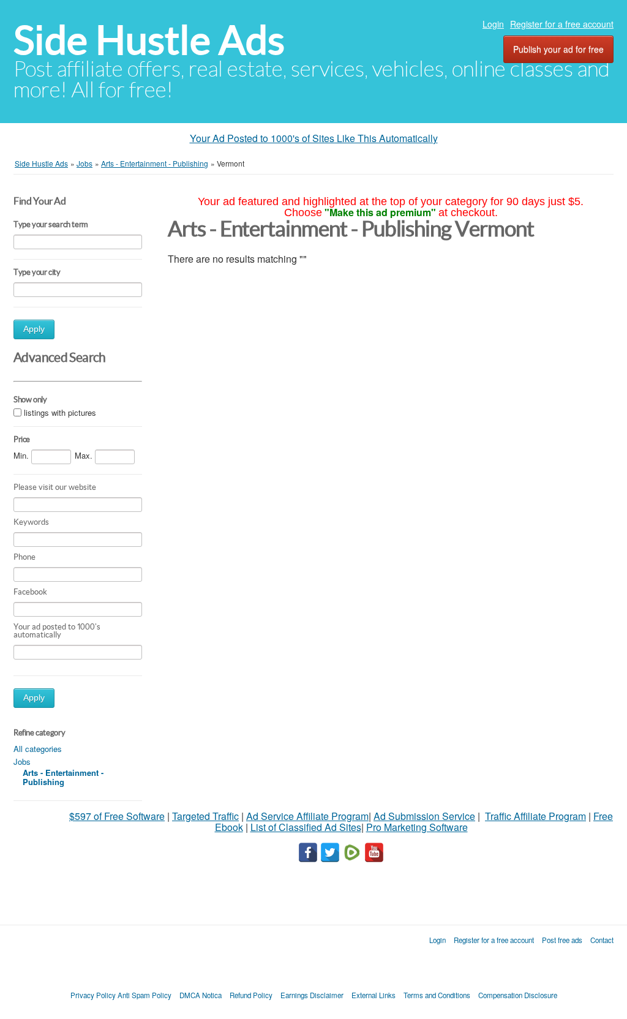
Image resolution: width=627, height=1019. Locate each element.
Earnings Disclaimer (312, 995)
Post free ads (562, 940)
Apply (34, 329)
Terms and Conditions (437, 995)
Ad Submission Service (424, 816)
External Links (373, 995)
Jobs (22, 761)
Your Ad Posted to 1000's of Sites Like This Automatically (314, 138)
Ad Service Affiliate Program (307, 816)
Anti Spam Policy (144, 995)
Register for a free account (562, 24)
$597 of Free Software (117, 816)
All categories (37, 748)
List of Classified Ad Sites (305, 827)
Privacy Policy (93, 995)
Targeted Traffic (205, 816)
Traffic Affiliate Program (535, 816)
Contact (602, 940)
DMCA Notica (200, 995)
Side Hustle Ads (149, 40)
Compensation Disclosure (517, 995)
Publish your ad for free (558, 49)
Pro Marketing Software (417, 827)
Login (493, 24)
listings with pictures (60, 412)
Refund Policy (251, 995)
